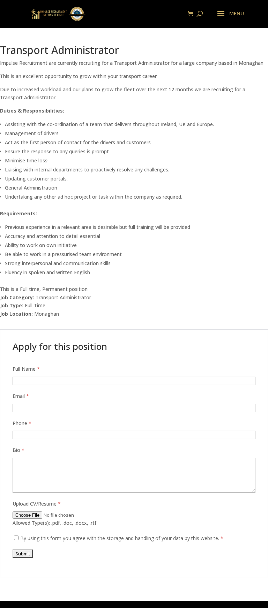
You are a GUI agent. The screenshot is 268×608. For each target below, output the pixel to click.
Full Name (26, 368)
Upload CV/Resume (37, 503)
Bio (18, 450)
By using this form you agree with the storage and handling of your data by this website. (121, 538)
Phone (22, 423)
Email (21, 396)
